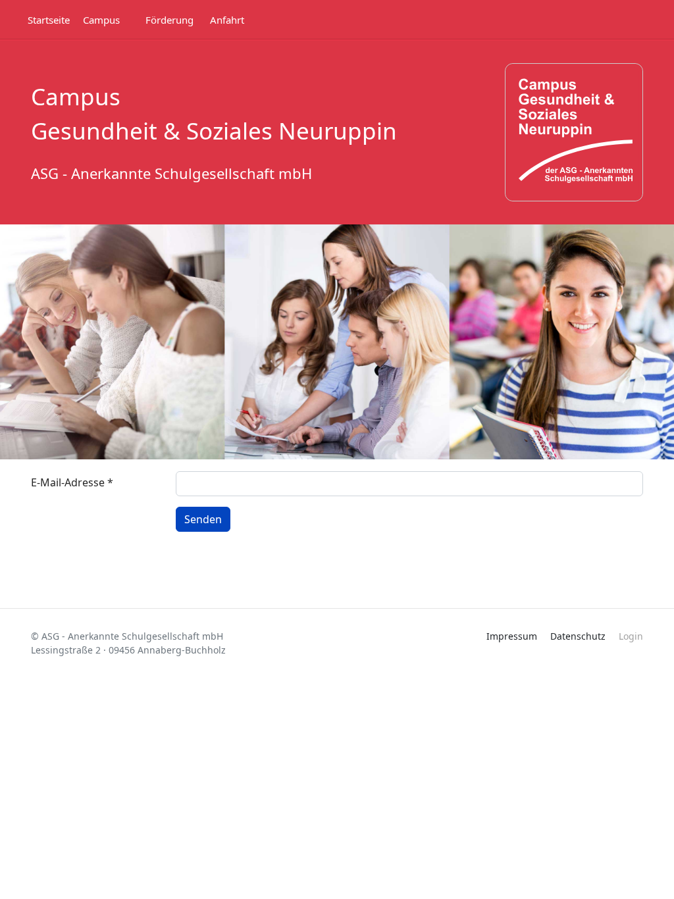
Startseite (49, 19)
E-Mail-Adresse (72, 482)
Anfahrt (227, 19)
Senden (203, 519)
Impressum (511, 636)
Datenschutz (578, 636)
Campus (101, 19)
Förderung (169, 19)
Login (631, 636)
